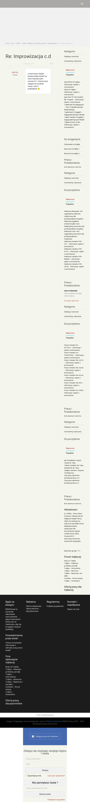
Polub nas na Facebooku (10, 623)
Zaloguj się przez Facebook (46, 736)
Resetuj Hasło (45, 794)
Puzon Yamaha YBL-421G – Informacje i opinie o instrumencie (73, 362)
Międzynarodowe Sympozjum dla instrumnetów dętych (72, 528)
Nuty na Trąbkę (70, 561)
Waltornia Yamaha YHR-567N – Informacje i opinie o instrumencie (74, 266)
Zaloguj (45, 770)
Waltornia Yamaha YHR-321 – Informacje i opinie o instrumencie (74, 243)
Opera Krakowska (70, 291)
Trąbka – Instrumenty (72, 568)
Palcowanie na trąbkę (72, 144)
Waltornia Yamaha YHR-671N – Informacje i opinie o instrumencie (74, 251)
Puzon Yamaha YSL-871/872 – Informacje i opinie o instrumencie (72, 347)
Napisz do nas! (73, 609)
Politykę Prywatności (53, 721)
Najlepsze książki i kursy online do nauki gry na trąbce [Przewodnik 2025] (74, 521)
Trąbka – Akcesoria (71, 571)
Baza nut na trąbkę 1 (72, 149)
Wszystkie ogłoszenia (71, 301)
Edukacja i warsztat (71, 56)
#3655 (51, 63)
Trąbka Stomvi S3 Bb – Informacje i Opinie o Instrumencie (72, 124)
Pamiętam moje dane (56, 799)
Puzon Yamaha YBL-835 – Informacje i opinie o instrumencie (73, 385)
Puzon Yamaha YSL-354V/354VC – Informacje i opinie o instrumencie (74, 355)
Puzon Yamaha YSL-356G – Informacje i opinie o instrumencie (74, 392)
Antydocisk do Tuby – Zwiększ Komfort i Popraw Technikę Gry (74, 470)
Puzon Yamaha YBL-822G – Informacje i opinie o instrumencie (73, 377)
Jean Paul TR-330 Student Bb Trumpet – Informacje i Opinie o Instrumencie (74, 99)
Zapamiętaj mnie (34, 775)
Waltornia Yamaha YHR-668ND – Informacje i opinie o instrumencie (73, 259)
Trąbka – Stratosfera (72, 581)
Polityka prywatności (55, 606)
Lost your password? (56, 775)
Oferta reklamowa (33, 606)
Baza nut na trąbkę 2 (72, 153)
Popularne (70, 75)
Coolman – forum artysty (73, 578)
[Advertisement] (45, 25)
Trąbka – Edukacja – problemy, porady (13, 670)
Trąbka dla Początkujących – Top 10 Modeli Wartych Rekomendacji (74, 107)
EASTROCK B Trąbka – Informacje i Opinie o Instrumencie (72, 84)
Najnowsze (70, 70)
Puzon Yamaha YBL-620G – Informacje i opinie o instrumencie (73, 370)
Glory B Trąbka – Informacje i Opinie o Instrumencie (71, 92)
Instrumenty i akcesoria (72, 61)
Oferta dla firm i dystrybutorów (32, 609)
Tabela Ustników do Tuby (73, 465)
